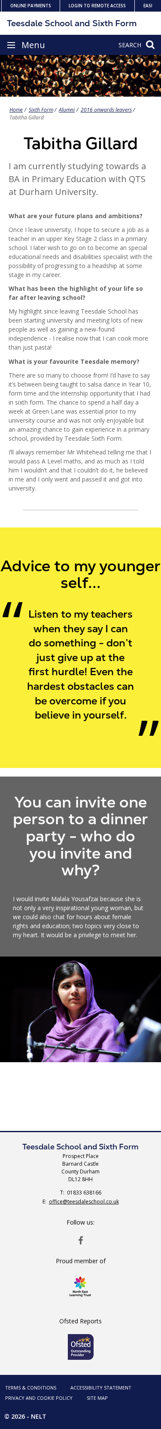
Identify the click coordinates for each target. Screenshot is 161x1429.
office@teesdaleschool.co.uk (84, 1201)
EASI (147, 6)
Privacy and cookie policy (39, 1398)
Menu (33, 45)
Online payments (30, 6)
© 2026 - (25, 1416)
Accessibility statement (100, 1387)
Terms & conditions (30, 1387)
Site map (97, 1398)
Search (129, 45)
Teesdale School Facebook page (81, 1240)
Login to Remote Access (97, 6)
